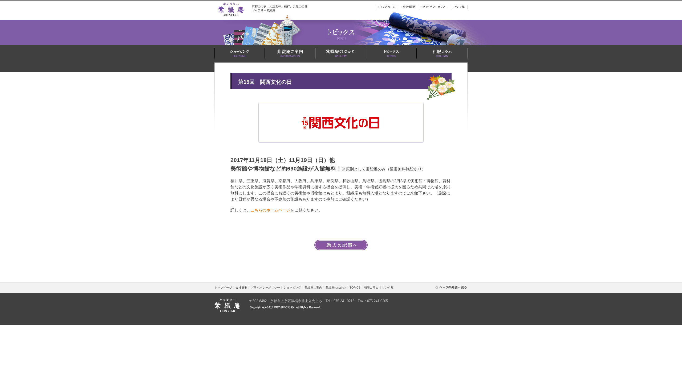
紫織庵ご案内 (313, 287)
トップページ (223, 287)
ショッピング (292, 287)
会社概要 (241, 287)
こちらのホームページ (270, 210)
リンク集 (388, 287)
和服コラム (371, 287)
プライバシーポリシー (265, 287)
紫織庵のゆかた (336, 287)
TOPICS (355, 287)
